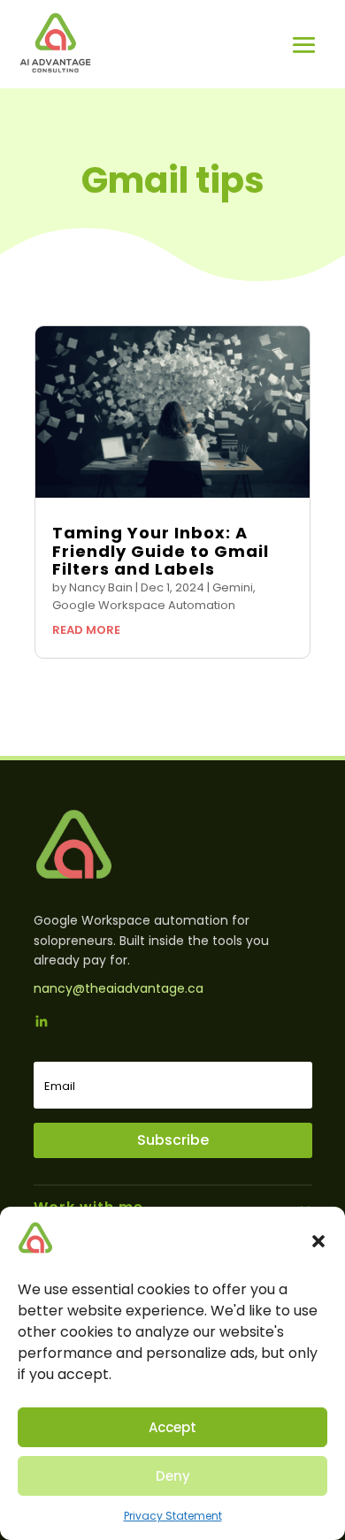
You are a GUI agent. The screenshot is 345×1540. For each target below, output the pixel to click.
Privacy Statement (173, 1515)
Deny (173, 1476)
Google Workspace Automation (143, 605)
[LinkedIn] (42, 1023)
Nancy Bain (101, 587)
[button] (318, 1241)
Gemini (232, 587)
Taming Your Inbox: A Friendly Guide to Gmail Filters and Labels (160, 551)
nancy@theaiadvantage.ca (118, 988)
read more (86, 629)
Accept (172, 1427)
